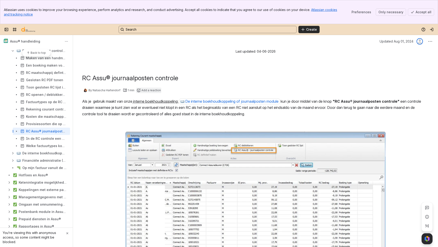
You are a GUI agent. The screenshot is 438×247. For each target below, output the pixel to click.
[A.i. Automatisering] (28, 29)
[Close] (67, 233)
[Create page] (427, 226)
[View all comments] (427, 207)
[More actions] (66, 41)
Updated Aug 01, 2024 (396, 41)
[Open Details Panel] (427, 216)
